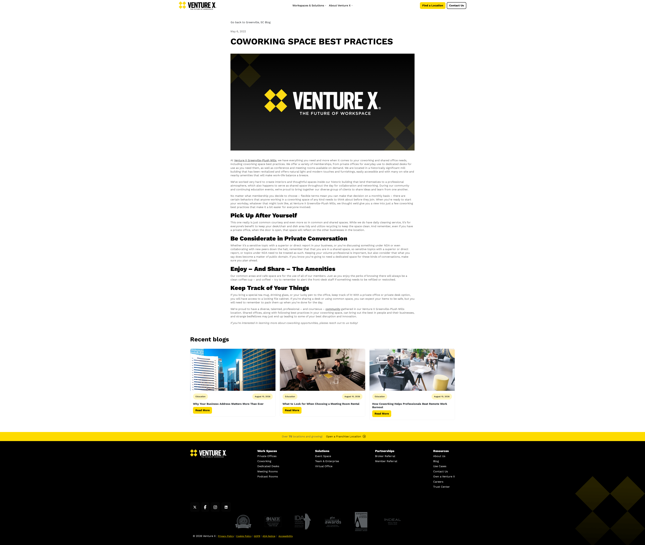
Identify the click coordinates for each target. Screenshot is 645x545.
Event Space (323, 456)
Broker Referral (385, 456)
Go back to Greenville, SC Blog (251, 22)
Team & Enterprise (327, 461)
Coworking (264, 461)
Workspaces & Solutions (308, 5)
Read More (202, 410)
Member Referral (386, 461)
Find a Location (432, 5)
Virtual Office (323, 466)
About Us (439, 456)
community (333, 309)
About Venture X (340, 5)
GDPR (257, 536)
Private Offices (266, 456)
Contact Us (456, 5)
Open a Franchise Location (343, 436)
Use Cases (439, 466)
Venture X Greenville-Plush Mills (255, 160)
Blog (436, 461)
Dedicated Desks (268, 466)
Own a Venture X (444, 476)
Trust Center (441, 486)
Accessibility (285, 536)
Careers (438, 481)
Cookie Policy (243, 536)
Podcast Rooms (267, 476)
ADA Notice (269, 536)
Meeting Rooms (267, 471)
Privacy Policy (226, 536)
